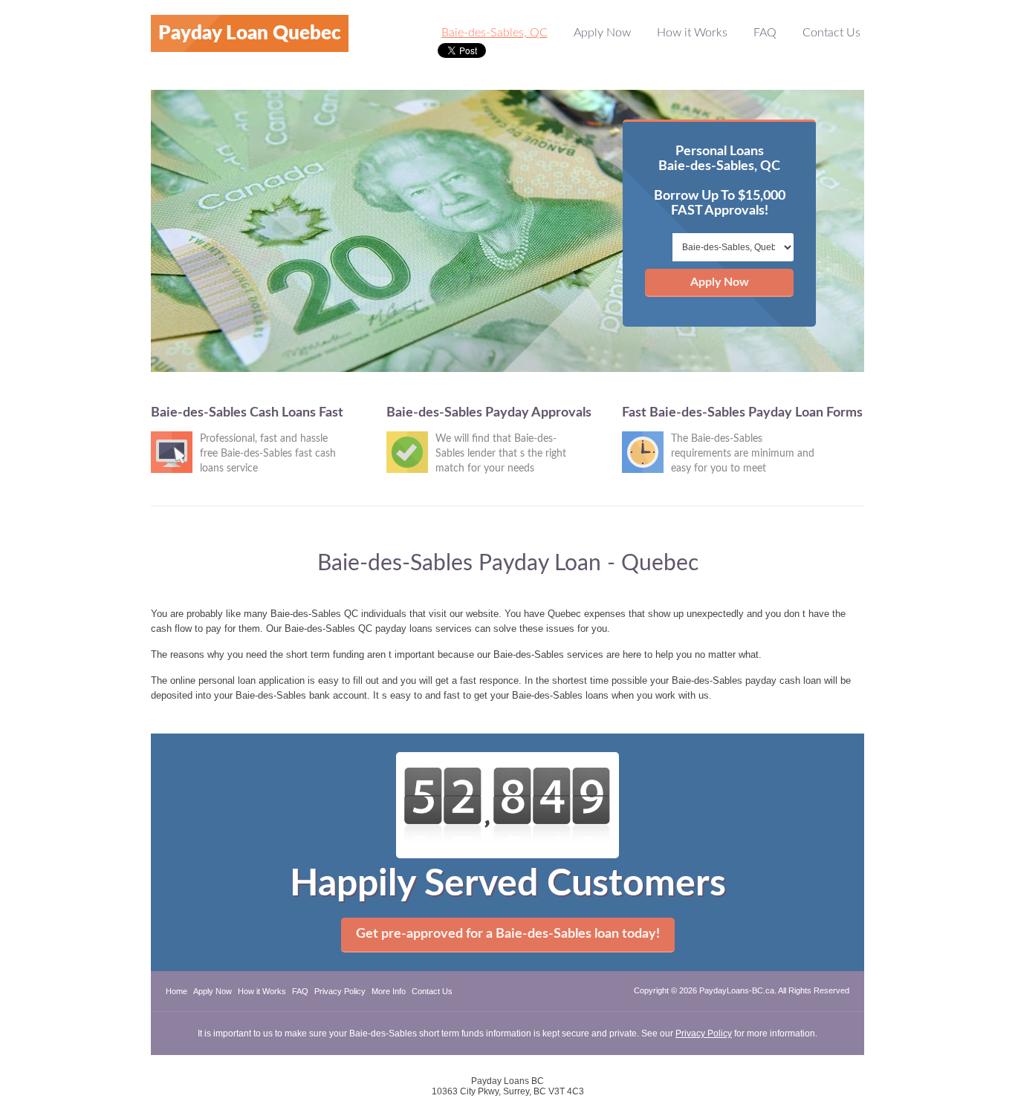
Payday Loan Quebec (249, 33)
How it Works (692, 33)
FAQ (764, 33)
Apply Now (602, 33)
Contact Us (831, 33)
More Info (389, 991)
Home (176, 991)
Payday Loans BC (507, 1081)
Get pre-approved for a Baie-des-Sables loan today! (508, 934)
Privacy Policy (340, 991)
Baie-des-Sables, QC (494, 33)
